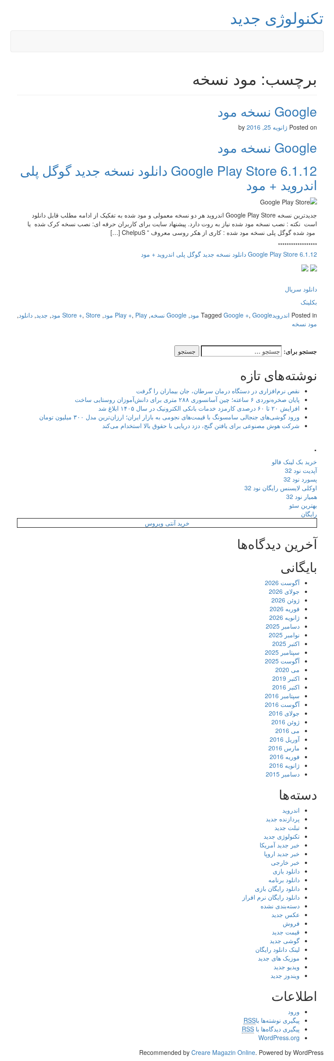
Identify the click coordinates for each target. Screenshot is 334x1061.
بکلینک (309, 302)
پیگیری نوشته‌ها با (272, 1020)
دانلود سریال (301, 288)
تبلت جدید (287, 827)
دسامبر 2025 (283, 626)
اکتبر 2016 (286, 687)
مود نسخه (304, 323)
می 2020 (287, 669)
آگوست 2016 (282, 704)
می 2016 (287, 730)
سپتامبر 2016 (282, 695)
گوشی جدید (285, 940)
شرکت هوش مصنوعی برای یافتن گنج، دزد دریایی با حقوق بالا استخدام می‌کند (201, 425)
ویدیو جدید (287, 966)
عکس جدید (285, 914)
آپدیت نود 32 (301, 470)
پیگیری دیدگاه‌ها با (271, 1028)
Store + (72, 315)
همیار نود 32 (301, 496)
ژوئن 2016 (285, 721)
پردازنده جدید (283, 818)
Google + (236, 315)
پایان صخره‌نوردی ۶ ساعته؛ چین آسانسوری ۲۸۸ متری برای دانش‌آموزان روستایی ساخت (187, 399)
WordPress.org (279, 1037)
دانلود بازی (286, 871)
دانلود (26, 315)
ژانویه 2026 (284, 617)
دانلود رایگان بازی (277, 888)
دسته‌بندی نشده (280, 905)
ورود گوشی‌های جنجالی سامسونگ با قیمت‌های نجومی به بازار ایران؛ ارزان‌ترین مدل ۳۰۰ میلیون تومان (169, 416)
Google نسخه (168, 315)
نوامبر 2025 (284, 634)
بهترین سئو (303, 505)
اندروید (281, 315)
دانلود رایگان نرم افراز (271, 897)
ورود (294, 1011)
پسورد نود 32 (300, 479)
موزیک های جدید (279, 958)
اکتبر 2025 (286, 643)
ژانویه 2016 (284, 765)
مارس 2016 (284, 747)
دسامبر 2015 (283, 774)
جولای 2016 (284, 713)
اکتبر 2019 (286, 678)
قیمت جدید (286, 931)
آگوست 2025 (282, 660)
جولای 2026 (284, 591)
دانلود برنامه (284, 879)
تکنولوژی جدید (277, 17)
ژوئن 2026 (285, 600)
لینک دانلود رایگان (277, 949)
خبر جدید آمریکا (280, 844)
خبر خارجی (285, 862)
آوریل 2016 (285, 739)
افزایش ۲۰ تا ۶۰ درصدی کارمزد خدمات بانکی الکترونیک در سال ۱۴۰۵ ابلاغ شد (199, 408)
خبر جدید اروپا (282, 853)
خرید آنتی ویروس (167, 523)
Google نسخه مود (267, 111)
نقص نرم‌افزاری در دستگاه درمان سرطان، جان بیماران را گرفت (218, 390)
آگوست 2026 (282, 582)
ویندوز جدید (285, 975)
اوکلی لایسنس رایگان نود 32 (280, 487)
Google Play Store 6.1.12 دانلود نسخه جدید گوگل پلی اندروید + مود (168, 177)
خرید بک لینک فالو (294, 461)
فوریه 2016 (285, 756)
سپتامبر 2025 (282, 652)
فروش (291, 923)
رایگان (309, 513)
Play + (123, 315)
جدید (42, 315)
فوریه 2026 (285, 608)
